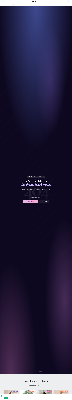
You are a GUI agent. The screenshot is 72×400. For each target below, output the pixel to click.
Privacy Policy (31, 395)
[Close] (71, 395)
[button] (3, 1)
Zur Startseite (44, 201)
